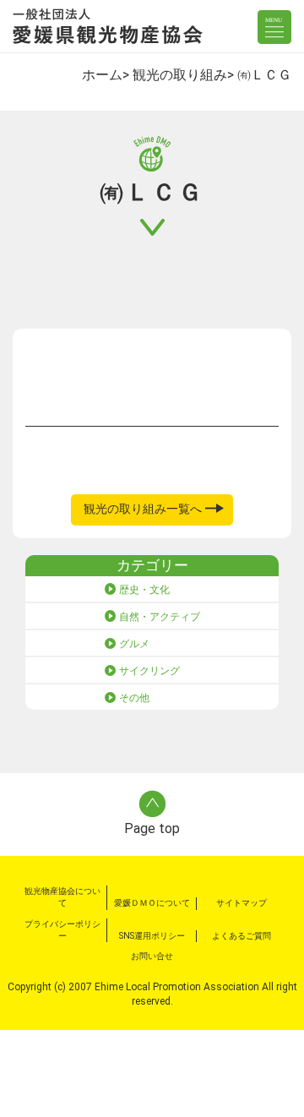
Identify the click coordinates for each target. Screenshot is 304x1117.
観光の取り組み (180, 75)
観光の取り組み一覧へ (143, 509)
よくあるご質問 (241, 935)
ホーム (102, 75)
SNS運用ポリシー (152, 935)
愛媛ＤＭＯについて (152, 902)
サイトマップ (241, 902)
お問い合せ (152, 956)
